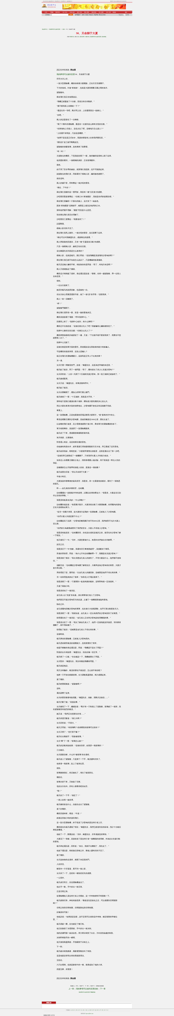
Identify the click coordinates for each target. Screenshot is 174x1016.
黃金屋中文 (44, 29)
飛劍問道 (96, 14)
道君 (83, 14)
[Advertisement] (70, 52)
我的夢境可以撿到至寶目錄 (87, 989)
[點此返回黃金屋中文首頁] (49, 7)
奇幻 (66, 12)
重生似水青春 (102, 14)
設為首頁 (124, 1)
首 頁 (46, 12)
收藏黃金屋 (119, 1)
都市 (78, 12)
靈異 (102, 12)
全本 (107, 12)
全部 (110, 12)
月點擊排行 (63, 1)
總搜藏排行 (69, 1)
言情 (81, 12)
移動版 (114, 12)
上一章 (71, 989)
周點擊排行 (57, 1)
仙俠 (73, 12)
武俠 (71, 12)
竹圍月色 (72, 36)
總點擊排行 (51, 1)
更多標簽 (104, 36)
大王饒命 (86, 14)
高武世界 (82, 36)
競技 (95, 12)
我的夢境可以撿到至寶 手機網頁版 (87, 992)
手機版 (51, 12)
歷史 (85, 12)
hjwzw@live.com (89, 1013)
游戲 (93, 12)
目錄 (63, 29)
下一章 (102, 989)
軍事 (88, 12)
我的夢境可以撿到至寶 (54, 29)
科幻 (100, 12)
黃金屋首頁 (45, 1)
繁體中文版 (113, 1)
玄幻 (64, 12)
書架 (126, 12)
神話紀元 (91, 14)
